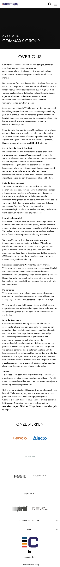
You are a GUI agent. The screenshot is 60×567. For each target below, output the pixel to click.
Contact (29, 529)
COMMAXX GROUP (29, 520)
